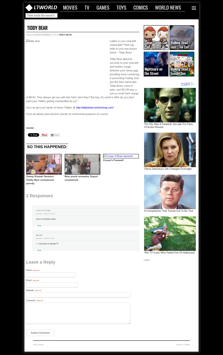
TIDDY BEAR (37, 27)
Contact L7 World (183, 345)
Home (29, 35)
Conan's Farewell (113, 160)
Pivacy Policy (38, 345)
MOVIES (70, 7)
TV (86, 7)
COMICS (140, 7)
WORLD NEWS (168, 7)
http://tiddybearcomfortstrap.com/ (95, 107)
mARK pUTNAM (41, 210)
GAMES (103, 7)
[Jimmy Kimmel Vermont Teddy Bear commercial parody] (43, 164)
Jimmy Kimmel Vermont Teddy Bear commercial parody (40, 180)
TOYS (121, 7)
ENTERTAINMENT (43, 35)
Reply (39, 225)
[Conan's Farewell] (120, 156)
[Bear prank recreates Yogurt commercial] (82, 164)
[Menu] (194, 8)
